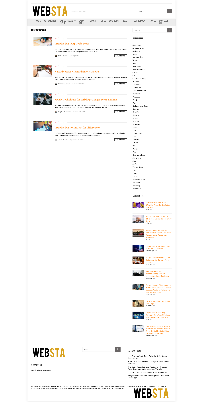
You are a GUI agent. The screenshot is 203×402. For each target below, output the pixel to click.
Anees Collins (62, 140)
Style (135, 164)
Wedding (136, 185)
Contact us (163, 21)
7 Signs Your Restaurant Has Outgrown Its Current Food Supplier (158, 260)
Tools (102, 20)
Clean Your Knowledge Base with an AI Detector (158, 247)
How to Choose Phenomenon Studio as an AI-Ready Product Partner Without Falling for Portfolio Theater (158, 288)
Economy (137, 84)
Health (125, 20)
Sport (93, 20)
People (136, 149)
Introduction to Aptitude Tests (72, 43)
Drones (136, 81)
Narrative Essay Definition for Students (77, 71)
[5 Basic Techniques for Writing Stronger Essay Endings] (42, 94)
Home (38, 20)
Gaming (136, 109)
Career (135, 72)
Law (134, 130)
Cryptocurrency (139, 78)
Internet (136, 124)
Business (114, 20)
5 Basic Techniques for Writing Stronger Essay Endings (86, 99)
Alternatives (138, 48)
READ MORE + (120, 56)
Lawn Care (81, 21)
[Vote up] (63, 38)
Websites (136, 182)
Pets (134, 152)
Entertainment (139, 91)
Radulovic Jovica (64, 84)
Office (135, 146)
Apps (135, 54)
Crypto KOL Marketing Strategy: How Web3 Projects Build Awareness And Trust (158, 315)
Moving (136, 139)
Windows (137, 188)
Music (135, 142)
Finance (136, 97)
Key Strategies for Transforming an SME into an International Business (157, 273)
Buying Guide (138, 69)
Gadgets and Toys (66, 21)
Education (137, 87)
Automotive (50, 20)
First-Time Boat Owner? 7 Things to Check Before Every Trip (158, 218)
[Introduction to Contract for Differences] (42, 122)
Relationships (139, 155)
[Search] (169, 11)
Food (135, 100)
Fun (134, 103)
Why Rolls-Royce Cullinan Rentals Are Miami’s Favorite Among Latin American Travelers (158, 233)
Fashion (136, 94)
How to (136, 121)
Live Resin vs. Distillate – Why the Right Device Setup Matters (158, 205)
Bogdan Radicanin (64, 112)
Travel (152, 20)
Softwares (137, 158)
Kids (135, 127)
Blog (135, 63)
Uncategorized (139, 179)
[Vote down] (59, 38)
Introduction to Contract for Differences (77, 127)
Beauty (136, 60)
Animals (136, 51)
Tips (134, 170)
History (136, 115)
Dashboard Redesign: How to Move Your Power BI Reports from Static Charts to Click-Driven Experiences (158, 329)
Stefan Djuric (62, 56)
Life (134, 136)
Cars (135, 75)
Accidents (137, 45)
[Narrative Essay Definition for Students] (42, 66)
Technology (138, 20)
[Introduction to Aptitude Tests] (42, 38)
